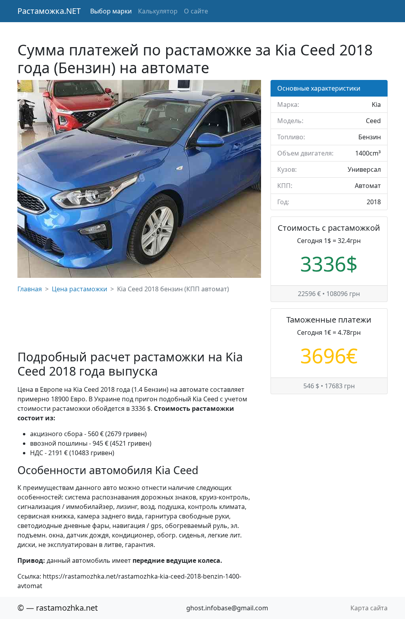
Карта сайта (369, 608)
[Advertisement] (139, 321)
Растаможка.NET (49, 11)
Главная (29, 289)
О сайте (196, 11)
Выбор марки (111, 11)
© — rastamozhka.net (57, 607)
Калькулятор (158, 11)
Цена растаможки (79, 289)
